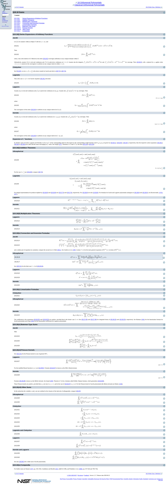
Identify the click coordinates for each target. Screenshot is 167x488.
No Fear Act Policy (104, 479)
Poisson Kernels (27, 28)
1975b (160, 192)
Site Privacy (63, 479)
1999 (74, 250)
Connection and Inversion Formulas (33, 23)
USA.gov (160, 480)
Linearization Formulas (29, 24)
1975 (60, 144)
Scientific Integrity (128, 479)
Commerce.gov (152, 479)
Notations (4, 13)
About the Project (5, 26)
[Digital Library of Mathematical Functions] (5, 5)
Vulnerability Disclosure (94, 479)
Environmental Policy (118, 479)
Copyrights (84, 479)
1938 (120, 384)
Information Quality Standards (140, 479)
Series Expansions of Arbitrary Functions (34, 18)
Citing (3, 19)
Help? (3, 18)
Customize (5, 20)
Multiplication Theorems (29, 21)
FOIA (111, 479)
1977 (15, 194)
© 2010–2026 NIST (72, 475)
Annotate (4, 22)
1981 (143, 319)
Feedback (86, 475)
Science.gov (160, 479)
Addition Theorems (28, 20)
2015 (57, 469)
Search (4, 16)
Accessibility (69, 479)
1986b (80, 469)
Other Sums (26, 29)
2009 (51, 381)
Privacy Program (77, 479)
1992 (32, 321)
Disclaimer (80, 475)
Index (3, 12)
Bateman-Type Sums (28, 26)
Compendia (26, 31)
